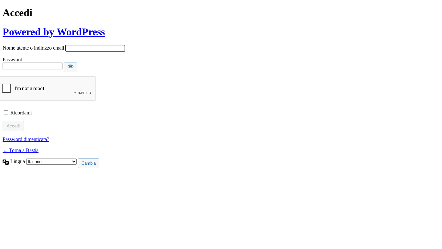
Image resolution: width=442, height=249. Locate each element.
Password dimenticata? (26, 139)
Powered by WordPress (54, 32)
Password (12, 59)
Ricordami (21, 112)
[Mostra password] (70, 67)
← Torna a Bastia (21, 150)
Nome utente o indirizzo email (33, 48)
